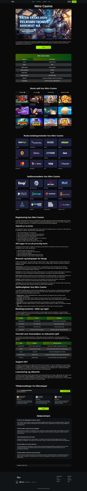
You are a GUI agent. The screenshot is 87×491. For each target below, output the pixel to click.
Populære (21, 92)
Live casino (35, 92)
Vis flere (43, 408)
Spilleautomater (64, 92)
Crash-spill (50, 92)
